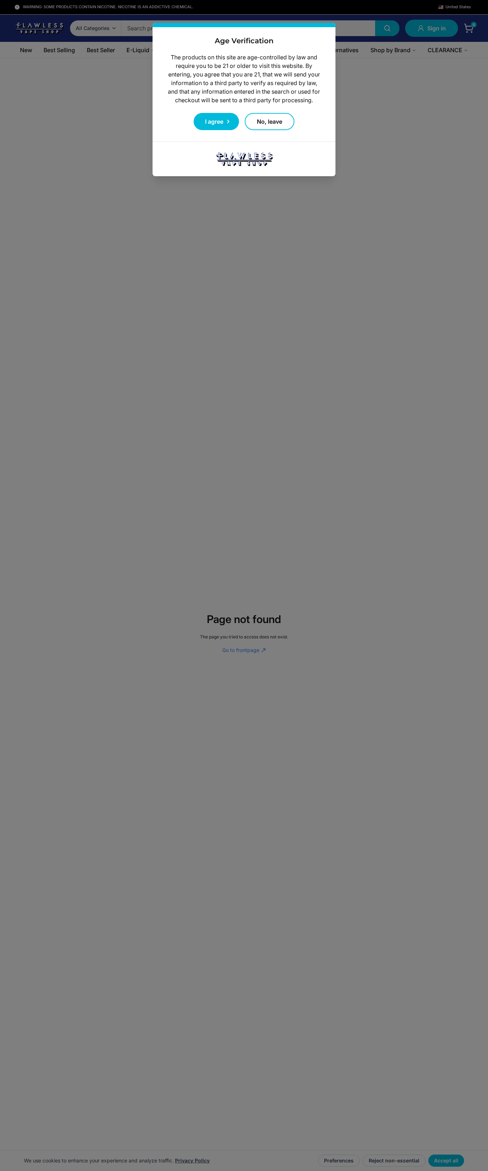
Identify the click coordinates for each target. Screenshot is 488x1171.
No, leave (269, 121)
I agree (214, 121)
